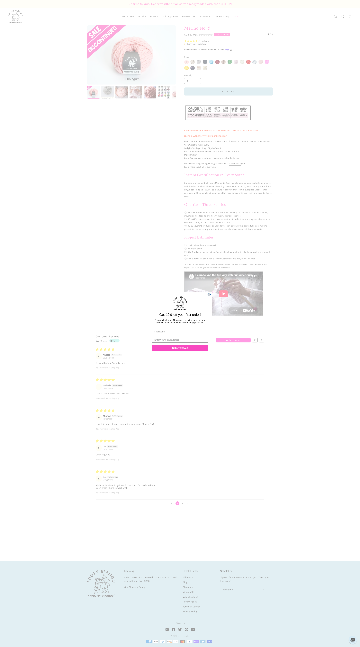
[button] (353, 640)
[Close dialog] (209, 294)
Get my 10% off (180, 348)
